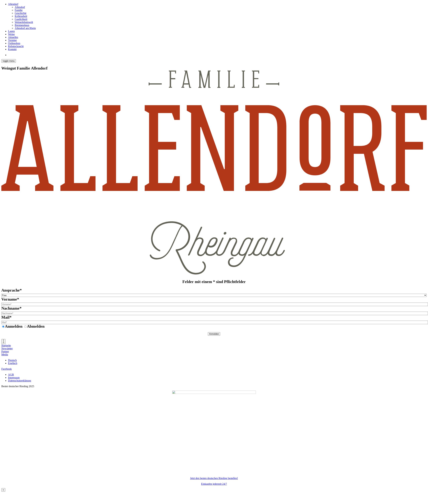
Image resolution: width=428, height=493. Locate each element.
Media (4, 354)
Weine (11, 34)
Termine (12, 40)
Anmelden (214, 334)
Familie (19, 10)
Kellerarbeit (21, 16)
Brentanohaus (22, 25)
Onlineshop (14, 43)
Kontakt (12, 49)
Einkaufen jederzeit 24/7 (214, 483)
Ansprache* (11, 290)
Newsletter (7, 348)
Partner (5, 351)
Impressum (14, 377)
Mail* (6, 317)
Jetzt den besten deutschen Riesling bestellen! (214, 478)
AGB (11, 374)
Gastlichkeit (21, 19)
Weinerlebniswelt (24, 22)
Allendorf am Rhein (25, 28)
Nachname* (11, 308)
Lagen (11, 31)
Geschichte (20, 13)
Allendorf (13, 4)
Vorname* (10, 299)
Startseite (6, 345)
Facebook (6, 368)
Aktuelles (13, 37)
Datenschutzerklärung (19, 380)
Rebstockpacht (16, 46)
